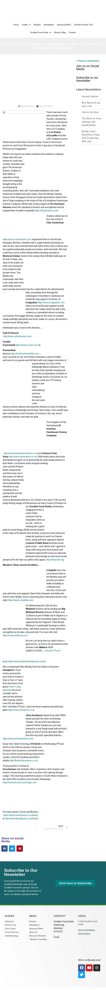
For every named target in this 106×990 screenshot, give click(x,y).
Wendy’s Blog (60, 32)
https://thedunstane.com (46, 210)
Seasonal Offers (64, 25)
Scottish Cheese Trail (83, 25)
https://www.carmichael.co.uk (17, 239)
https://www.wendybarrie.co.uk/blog (20, 815)
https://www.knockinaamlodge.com (20, 782)
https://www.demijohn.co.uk (21, 710)
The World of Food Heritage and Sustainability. (91, 121)
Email (56, 937)
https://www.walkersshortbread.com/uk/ (27, 661)
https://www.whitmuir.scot (15, 635)
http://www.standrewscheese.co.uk (21, 453)
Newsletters (49, 25)
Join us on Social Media (87, 67)
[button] (4, 848)
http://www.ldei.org (55, 559)
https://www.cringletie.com (20, 600)
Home (16, 25)
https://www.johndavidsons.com (18, 738)
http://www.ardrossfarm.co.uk (23, 456)
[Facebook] (81, 967)
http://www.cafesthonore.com (17, 336)
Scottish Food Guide (39, 32)
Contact (72, 32)
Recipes (37, 25)
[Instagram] (96, 967)
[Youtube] (89, 967)
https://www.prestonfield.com (25, 353)
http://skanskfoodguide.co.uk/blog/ (21, 818)
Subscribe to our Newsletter (87, 79)
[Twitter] (81, 974)
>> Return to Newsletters (87, 61)
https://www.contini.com (27, 345)
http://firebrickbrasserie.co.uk (24, 760)
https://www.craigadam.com (51, 302)
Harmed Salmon (90, 96)
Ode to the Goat (90, 112)
